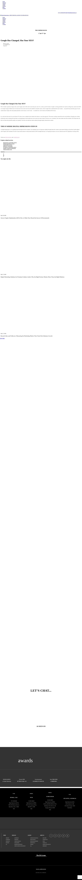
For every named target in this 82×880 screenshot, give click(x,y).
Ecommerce (8, 839)
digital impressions (41, 869)
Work (4, 1)
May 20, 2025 (6, 43)
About (4, 5)
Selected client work (7, 149)
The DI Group (41, 855)
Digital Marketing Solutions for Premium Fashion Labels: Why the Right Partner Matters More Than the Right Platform (32, 277)
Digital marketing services (8, 143)
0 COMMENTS (6, 44)
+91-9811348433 (31, 801)
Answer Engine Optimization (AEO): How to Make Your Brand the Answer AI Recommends (25, 218)
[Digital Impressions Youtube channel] (67, 835)
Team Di (5, 45)
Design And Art (32, 839)
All (6, 844)
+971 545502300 (61, 12)
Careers (4, 6)
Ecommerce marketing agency (9, 147)
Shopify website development (9, 148)
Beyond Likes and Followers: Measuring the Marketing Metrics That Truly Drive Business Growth (26, 336)
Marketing (16, 839)
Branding (7, 842)
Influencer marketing (7, 146)
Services (4, 2)
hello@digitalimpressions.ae (70, 12)
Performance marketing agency (10, 142)
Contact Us (45, 842)
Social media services (7, 144)
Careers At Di (45, 839)
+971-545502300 (14, 801)
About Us (42, 835)
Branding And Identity (18, 844)
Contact (4, 8)
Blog (4, 7)
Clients (4, 3)
